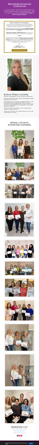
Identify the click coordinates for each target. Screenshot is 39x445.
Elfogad (31, 443)
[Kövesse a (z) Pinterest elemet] (21, 435)
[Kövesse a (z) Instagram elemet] (19, 435)
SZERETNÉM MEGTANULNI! (19, 50)
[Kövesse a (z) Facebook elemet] (17, 435)
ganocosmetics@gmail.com (19, 430)
